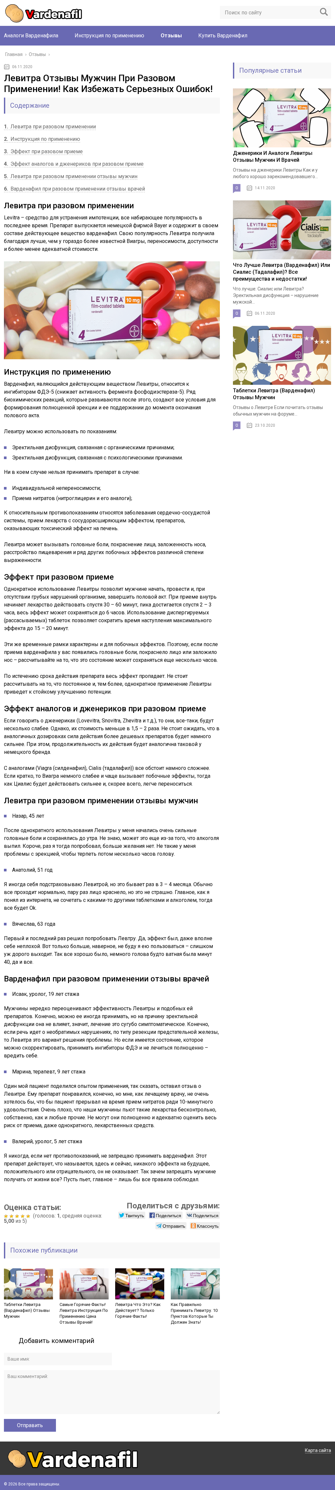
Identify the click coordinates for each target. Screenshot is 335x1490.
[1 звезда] (6, 1216)
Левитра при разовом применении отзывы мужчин (70, 176)
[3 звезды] (18, 1216)
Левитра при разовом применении (50, 126)
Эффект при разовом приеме (43, 151)
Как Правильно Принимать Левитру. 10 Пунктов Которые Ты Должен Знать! (194, 1313)
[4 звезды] (23, 1216)
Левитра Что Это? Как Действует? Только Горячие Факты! (138, 1310)
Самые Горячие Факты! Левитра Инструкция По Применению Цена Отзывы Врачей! (84, 1313)
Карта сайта (318, 1450)
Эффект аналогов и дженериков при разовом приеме (74, 164)
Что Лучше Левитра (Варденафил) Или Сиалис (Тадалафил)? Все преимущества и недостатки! (281, 272)
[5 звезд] (29, 1216)
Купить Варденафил (222, 35)
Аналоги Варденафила (31, 35)
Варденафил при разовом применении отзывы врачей (74, 189)
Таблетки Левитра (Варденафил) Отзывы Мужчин (27, 1310)
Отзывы (171, 35)
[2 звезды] (12, 1216)
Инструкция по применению (109, 35)
